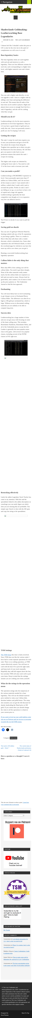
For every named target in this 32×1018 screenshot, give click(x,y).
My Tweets (7, 930)
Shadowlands (13, 738)
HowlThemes (5, 1015)
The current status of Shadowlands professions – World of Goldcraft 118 (24, 748)
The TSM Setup (6, 655)
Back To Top (25, 1013)
